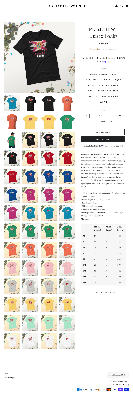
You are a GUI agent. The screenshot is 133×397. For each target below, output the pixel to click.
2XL (119, 116)
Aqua (118, 80)
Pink (90, 91)
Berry (107, 80)
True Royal (92, 80)
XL (111, 116)
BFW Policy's (9, 377)
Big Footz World (66, 6)
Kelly (91, 85)
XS (87, 116)
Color (103, 68)
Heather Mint (110, 96)
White (103, 102)
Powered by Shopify (121, 384)
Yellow (93, 96)
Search (6, 374)
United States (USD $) (117, 375)
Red (114, 74)
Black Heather (99, 74)
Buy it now (102, 139)
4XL (103, 121)
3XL (95, 121)
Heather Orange (109, 85)
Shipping (94, 49)
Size (103, 110)
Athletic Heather (108, 91)
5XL (112, 121)
